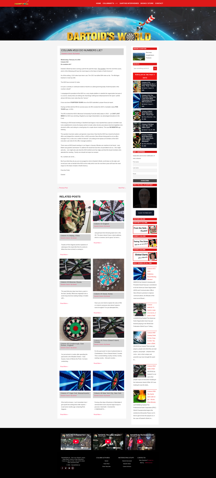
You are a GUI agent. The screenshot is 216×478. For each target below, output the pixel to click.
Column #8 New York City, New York (107, 393)
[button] (115, 3)
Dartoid (106, 461)
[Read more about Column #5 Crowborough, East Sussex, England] (75, 329)
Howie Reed (106, 463)
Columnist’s (108, 3)
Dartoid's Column (67, 53)
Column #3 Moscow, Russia (71, 282)
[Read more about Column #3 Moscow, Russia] (75, 269)
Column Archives (127, 466)
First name (136, 162)
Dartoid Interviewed (129, 3)
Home (98, 3)
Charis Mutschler (106, 466)
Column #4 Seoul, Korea (103, 294)
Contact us (150, 460)
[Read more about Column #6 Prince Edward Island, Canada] (108, 327)
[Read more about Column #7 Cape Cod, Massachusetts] (75, 380)
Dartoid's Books (127, 463)
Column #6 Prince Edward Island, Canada (106, 341)
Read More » (64, 254)
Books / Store (147, 3)
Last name (136, 167)
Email (134, 173)
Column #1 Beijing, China (70, 236)
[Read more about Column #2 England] (108, 210)
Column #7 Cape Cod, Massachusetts (75, 393)
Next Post (122, 188)
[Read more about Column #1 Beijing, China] (75, 216)
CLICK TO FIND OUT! (145, 213)
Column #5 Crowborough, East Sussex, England (72, 344)
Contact (159, 3)
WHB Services (148, 462)
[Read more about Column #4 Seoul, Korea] (108, 275)
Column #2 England (101, 224)
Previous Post (63, 188)
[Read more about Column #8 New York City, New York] (108, 380)
